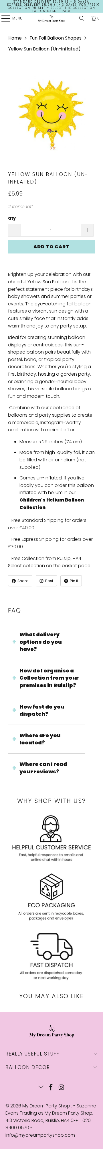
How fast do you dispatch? (41, 710)
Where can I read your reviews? (43, 767)
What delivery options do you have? (40, 642)
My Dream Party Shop (46, 1106)
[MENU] (3, 18)
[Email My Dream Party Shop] (41, 1087)
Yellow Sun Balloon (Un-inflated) (44, 49)
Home (15, 38)
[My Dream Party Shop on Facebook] (51, 1087)
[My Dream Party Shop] (51, 18)
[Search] (81, 18)
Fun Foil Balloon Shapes (55, 38)
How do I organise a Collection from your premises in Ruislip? (49, 678)
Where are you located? (40, 739)
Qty (12, 218)
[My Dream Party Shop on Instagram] (61, 1087)
